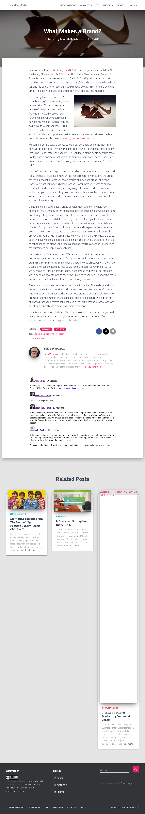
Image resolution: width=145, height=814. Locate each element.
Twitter (61, 778)
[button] (136, 5)
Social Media (86, 5)
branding (50, 334)
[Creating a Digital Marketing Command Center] (118, 596)
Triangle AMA (64, 70)
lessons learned (37, 338)
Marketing (108, 5)
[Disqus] (72, 411)
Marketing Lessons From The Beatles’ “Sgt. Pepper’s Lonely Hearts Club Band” (26, 524)
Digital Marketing (68, 5)
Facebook (62, 785)
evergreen (46, 329)
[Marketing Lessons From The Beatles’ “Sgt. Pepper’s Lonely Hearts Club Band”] (26, 499)
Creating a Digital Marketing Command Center (116, 716)
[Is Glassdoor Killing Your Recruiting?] (72, 501)
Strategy (121, 5)
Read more (30, 550)
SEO (97, 5)
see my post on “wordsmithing (79, 138)
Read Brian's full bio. (94, 367)
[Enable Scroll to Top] (139, 808)
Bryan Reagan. (127, 783)
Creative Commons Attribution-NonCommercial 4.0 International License (23, 787)
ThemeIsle (134, 807)
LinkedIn (61, 792)
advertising (40, 334)
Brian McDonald (51, 354)
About (132, 5)
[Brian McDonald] (34, 352)
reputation (49, 338)
